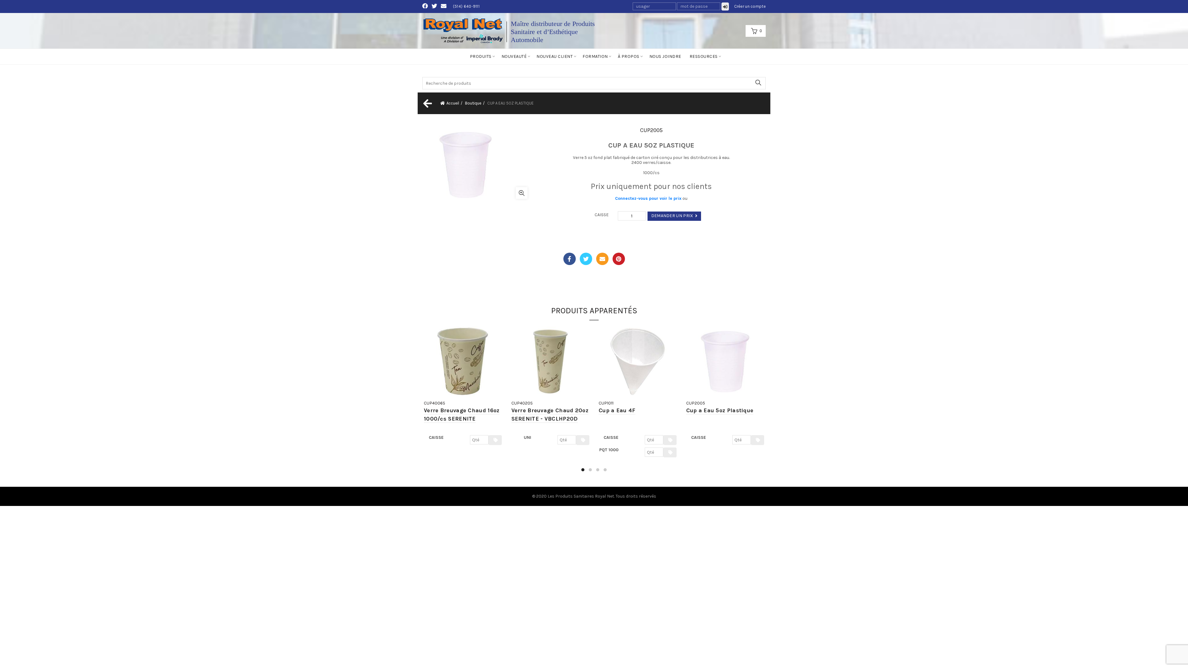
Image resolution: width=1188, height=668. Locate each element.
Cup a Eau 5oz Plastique (720, 410)
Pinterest (619, 259)
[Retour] (427, 103)
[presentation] (423, 401)
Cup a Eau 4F (617, 410)
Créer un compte (750, 6)
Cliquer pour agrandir (521, 193)
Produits (481, 56)
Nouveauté (514, 56)
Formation (595, 56)
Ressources (704, 56)
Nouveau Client (554, 56)
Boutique (473, 103)
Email (602, 259)
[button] (583, 470)
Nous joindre (665, 56)
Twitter (586, 259)
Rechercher (758, 82)
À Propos (628, 56)
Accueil (452, 103)
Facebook (569, 259)
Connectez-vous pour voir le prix (648, 198)
